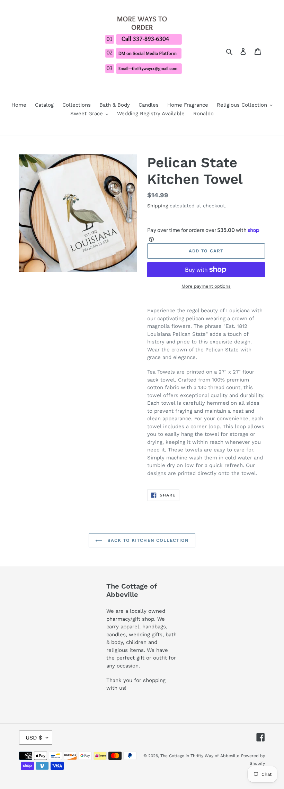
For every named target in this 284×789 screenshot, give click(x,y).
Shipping (157, 205)
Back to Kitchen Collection (147, 540)
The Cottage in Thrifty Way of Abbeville (199, 755)
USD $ (34, 737)
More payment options (206, 286)
